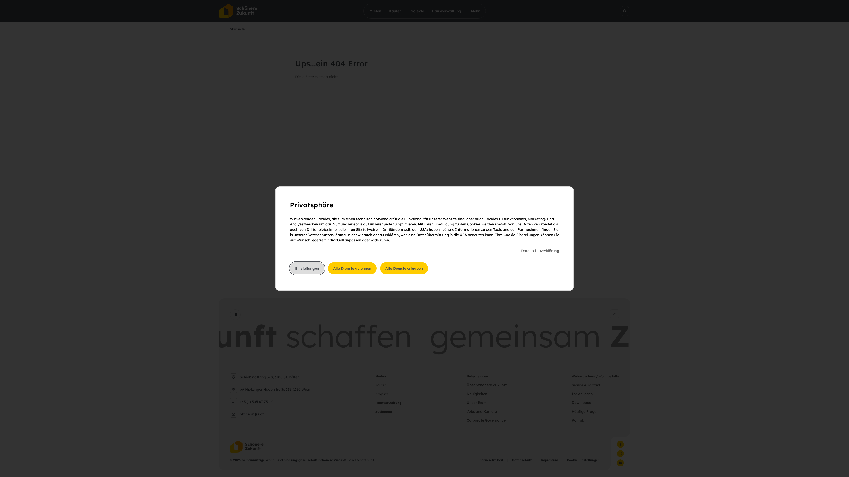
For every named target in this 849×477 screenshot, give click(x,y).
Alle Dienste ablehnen (352, 268)
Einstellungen (307, 268)
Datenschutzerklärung (540, 250)
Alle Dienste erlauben (404, 268)
